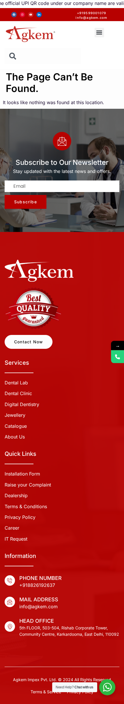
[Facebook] (14, 14)
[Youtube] (30, 14)
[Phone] (117, 356)
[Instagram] (22, 14)
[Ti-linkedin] (39, 14)
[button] (99, 32)
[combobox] (43, 56)
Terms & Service (46, 691)
